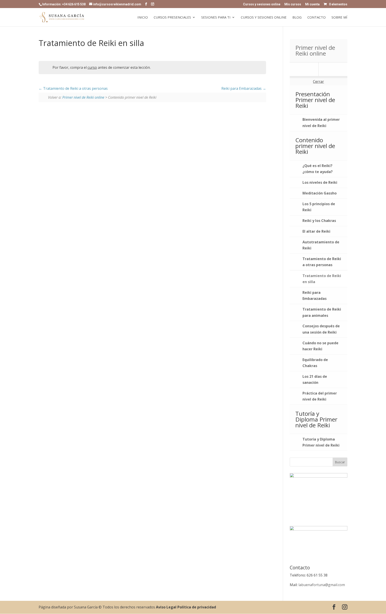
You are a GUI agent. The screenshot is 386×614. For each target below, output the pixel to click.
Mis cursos (292, 4)
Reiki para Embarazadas (241, 88)
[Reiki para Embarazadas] (333, 69)
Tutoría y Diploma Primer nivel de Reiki (321, 442)
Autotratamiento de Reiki (320, 245)
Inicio (142, 17)
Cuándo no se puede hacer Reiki (320, 345)
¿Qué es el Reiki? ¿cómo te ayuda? (317, 168)
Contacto (316, 17)
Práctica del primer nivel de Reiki (319, 396)
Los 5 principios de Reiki (318, 206)
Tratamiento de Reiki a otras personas (75, 88)
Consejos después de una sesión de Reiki (321, 329)
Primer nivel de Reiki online (83, 97)
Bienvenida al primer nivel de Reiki (321, 122)
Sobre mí (339, 17)
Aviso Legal (166, 607)
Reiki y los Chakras (319, 220)
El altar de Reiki (316, 231)
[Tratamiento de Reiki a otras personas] (304, 69)
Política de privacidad (196, 607)
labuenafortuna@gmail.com (321, 584)
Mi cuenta (312, 4)
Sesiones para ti (216, 17)
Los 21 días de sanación (314, 379)
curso (92, 67)
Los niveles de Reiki (319, 182)
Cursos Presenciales (172, 17)
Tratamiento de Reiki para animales (321, 312)
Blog (297, 17)
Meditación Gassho (319, 193)
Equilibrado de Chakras (315, 362)
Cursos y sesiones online (261, 4)
